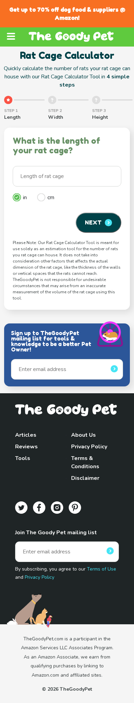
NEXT (93, 222)
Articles (25, 435)
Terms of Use (101, 569)
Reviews (26, 446)
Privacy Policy (89, 446)
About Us (83, 435)
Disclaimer (85, 478)
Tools (22, 458)
